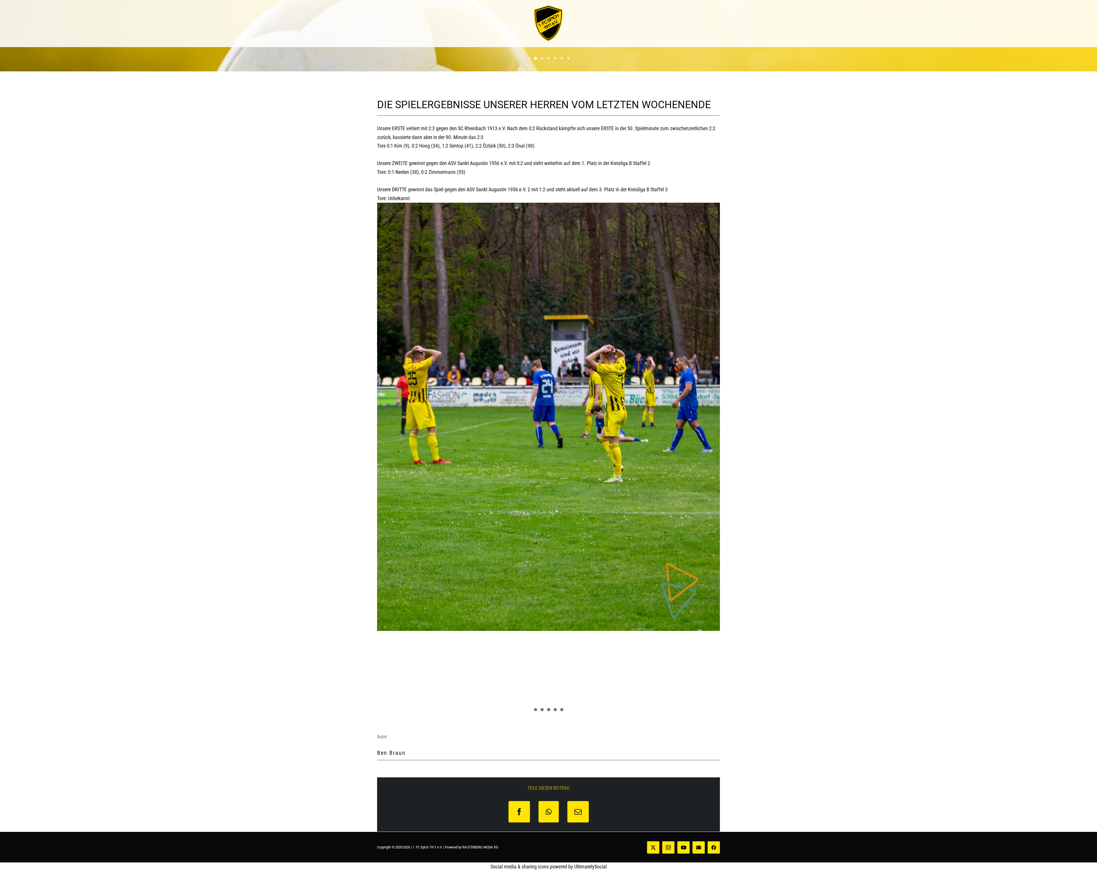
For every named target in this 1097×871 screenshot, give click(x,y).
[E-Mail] (578, 812)
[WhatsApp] (548, 812)
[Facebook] (519, 812)
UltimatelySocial (590, 867)
